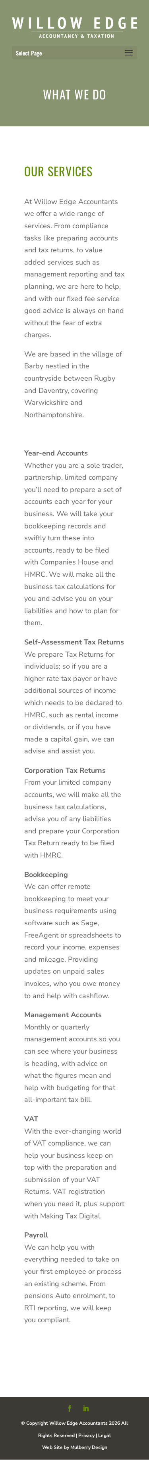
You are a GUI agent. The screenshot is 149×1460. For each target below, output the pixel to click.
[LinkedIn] (86, 1409)
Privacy (86, 1435)
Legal (104, 1435)
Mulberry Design (88, 1447)
